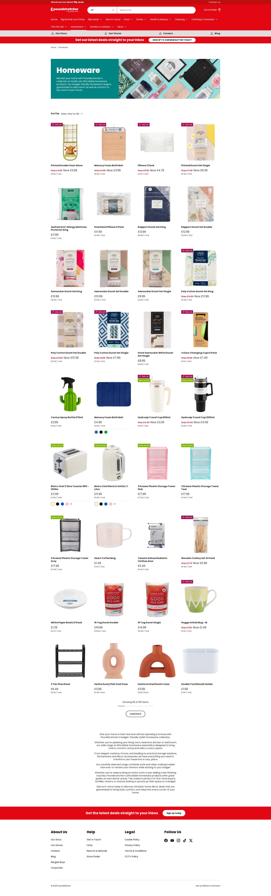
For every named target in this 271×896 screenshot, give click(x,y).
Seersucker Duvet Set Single (154, 291)
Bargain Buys (58, 862)
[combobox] (141, 10)
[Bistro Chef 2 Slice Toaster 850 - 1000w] (70, 463)
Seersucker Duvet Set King (66, 291)
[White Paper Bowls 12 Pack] (70, 599)
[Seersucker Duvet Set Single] (157, 268)
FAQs (89, 845)
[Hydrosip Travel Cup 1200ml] (200, 394)
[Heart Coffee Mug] (113, 535)
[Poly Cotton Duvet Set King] (200, 268)
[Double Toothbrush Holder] (200, 661)
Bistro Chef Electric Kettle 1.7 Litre (111, 488)
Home (54, 19)
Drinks (139, 19)
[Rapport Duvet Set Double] (200, 203)
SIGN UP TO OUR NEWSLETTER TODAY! (172, 40)
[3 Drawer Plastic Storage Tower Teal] (200, 463)
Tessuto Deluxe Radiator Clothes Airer (152, 560)
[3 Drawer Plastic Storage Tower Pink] (157, 463)
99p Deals (93, 19)
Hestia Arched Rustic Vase (153, 684)
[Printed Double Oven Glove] (70, 142)
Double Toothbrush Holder (197, 684)
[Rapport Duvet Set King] (157, 203)
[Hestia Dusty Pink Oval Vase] (113, 661)
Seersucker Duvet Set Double (111, 291)
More (120, 26)
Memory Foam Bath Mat (108, 165)
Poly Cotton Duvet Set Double (68, 352)
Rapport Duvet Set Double (196, 227)
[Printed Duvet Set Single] (200, 142)
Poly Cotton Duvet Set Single (111, 352)
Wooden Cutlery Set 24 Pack (198, 558)
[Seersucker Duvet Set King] (70, 268)
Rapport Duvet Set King (152, 227)
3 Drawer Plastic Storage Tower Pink (156, 488)
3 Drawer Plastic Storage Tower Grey (69, 560)
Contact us (214, 2)
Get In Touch (94, 839)
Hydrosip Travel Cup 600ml (154, 417)
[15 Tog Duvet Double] (113, 599)
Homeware (77, 26)
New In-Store (113, 19)
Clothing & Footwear (203, 19)
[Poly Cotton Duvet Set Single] (113, 329)
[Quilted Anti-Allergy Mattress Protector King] (70, 203)
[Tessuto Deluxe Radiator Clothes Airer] (157, 535)
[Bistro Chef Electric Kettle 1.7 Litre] (113, 463)
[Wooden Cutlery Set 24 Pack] (200, 535)
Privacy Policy (132, 845)
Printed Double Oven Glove (67, 165)
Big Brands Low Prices (73, 19)
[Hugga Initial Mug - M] (200, 599)
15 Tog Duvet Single (149, 622)
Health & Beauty (159, 19)
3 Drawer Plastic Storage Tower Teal (200, 488)
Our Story (61, 33)
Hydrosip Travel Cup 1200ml (198, 417)
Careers (168, 33)
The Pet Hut (57, 26)
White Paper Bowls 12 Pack (66, 622)
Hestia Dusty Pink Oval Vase (111, 684)
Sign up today (174, 813)
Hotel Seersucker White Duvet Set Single (155, 354)
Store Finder (93, 856)
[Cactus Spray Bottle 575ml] (70, 394)
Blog (217, 33)
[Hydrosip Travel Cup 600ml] (157, 394)
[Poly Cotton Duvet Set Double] (70, 329)
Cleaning (180, 19)
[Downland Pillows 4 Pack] (113, 203)
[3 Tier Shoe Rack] (70, 661)
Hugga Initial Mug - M (194, 622)
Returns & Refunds (97, 851)
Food (126, 19)
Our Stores (115, 33)
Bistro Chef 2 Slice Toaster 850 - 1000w (70, 488)
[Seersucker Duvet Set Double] (113, 268)
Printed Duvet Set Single (195, 165)
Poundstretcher (63, 886)
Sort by (55, 113)
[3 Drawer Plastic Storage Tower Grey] (70, 535)
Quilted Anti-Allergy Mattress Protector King (69, 228)
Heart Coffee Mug (105, 558)
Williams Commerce (211, 886)
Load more (135, 713)
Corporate (57, 867)
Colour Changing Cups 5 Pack (199, 352)
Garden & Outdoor (100, 26)
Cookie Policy (132, 839)
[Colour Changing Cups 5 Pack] (200, 329)
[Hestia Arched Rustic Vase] (157, 661)
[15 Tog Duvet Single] (157, 599)
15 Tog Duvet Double (106, 622)
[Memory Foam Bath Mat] (113, 142)
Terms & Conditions (136, 851)
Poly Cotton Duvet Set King (197, 291)
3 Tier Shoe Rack (60, 684)
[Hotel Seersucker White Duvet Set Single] (157, 329)
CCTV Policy (131, 856)
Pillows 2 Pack (146, 165)
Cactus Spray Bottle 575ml (67, 417)
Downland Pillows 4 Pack (109, 227)
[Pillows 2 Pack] (157, 142)
